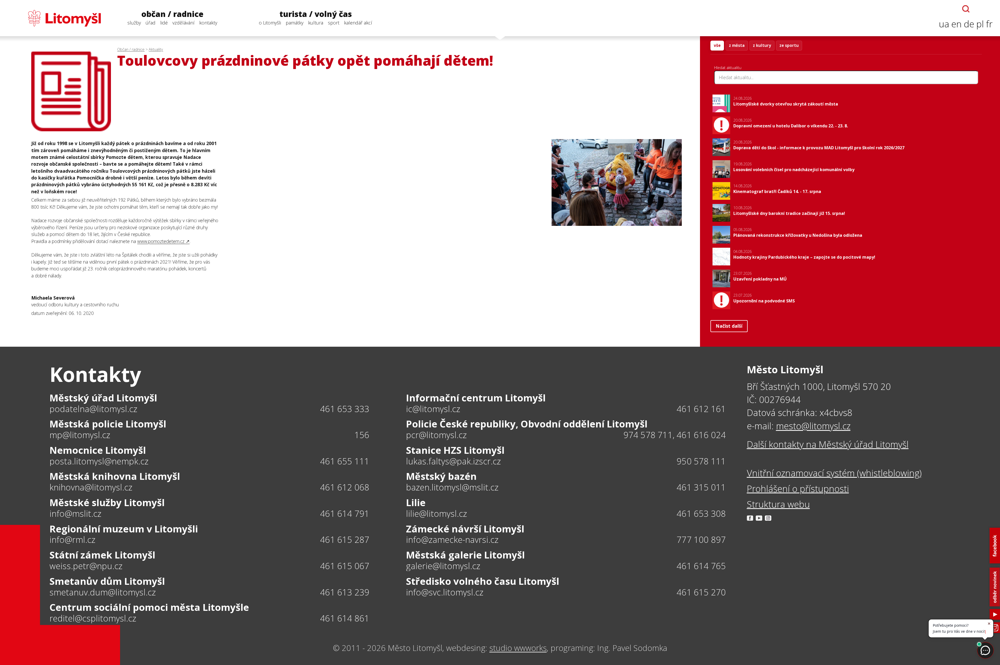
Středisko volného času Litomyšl (482, 581)
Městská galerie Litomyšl (465, 554)
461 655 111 (344, 461)
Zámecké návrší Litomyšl (465, 528)
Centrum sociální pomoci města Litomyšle (149, 607)
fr (989, 23)
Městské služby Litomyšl (107, 502)
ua (944, 23)
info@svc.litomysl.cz (444, 592)
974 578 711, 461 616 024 (674, 435)
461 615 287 (344, 539)
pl (980, 23)
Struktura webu (778, 504)
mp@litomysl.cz (79, 435)
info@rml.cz (72, 540)
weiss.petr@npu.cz (85, 566)
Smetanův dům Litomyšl (107, 581)
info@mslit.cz (75, 514)
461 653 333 (344, 409)
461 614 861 (344, 618)
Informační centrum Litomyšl (476, 397)
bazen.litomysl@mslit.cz (452, 487)
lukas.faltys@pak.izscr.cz (453, 461)
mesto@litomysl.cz (813, 426)
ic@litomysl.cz (433, 409)
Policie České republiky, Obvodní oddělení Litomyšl (526, 423)
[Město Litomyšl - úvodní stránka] (54, 18)
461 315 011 (701, 487)
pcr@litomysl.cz (436, 435)
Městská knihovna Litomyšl (114, 476)
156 (362, 435)
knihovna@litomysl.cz (90, 487)
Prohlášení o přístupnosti (798, 488)
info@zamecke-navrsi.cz (452, 540)
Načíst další (729, 326)
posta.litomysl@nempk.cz (98, 461)
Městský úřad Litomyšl (103, 397)
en (956, 23)
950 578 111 (701, 461)
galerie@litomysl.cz (443, 566)
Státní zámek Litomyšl (102, 554)
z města (737, 45)
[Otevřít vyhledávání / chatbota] (966, 9)
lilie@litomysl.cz (436, 514)
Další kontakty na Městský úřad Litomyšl (828, 444)
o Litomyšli (270, 23)
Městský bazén (441, 476)
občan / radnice (172, 14)
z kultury (762, 45)
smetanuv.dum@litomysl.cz (102, 592)
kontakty (208, 23)
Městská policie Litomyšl (107, 423)
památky (294, 23)
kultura (315, 23)
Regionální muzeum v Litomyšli (123, 528)
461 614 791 (344, 513)
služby (134, 23)
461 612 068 (344, 487)
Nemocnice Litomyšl (97, 450)
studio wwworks (518, 647)
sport (333, 23)
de (969, 23)
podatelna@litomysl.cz (93, 409)
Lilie (416, 502)
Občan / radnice (131, 49)
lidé (164, 23)
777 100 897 (701, 539)
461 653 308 (701, 513)
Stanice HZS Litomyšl (455, 450)
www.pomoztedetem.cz (160, 241)
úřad (150, 23)
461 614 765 (701, 566)
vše (717, 45)
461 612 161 (701, 409)
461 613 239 (344, 592)
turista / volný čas (315, 14)
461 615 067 (344, 566)
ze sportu (789, 45)
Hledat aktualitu (727, 67)
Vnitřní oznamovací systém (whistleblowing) (834, 473)
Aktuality (156, 49)
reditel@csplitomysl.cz (92, 618)
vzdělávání (183, 23)
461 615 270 (701, 592)
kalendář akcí (358, 23)
